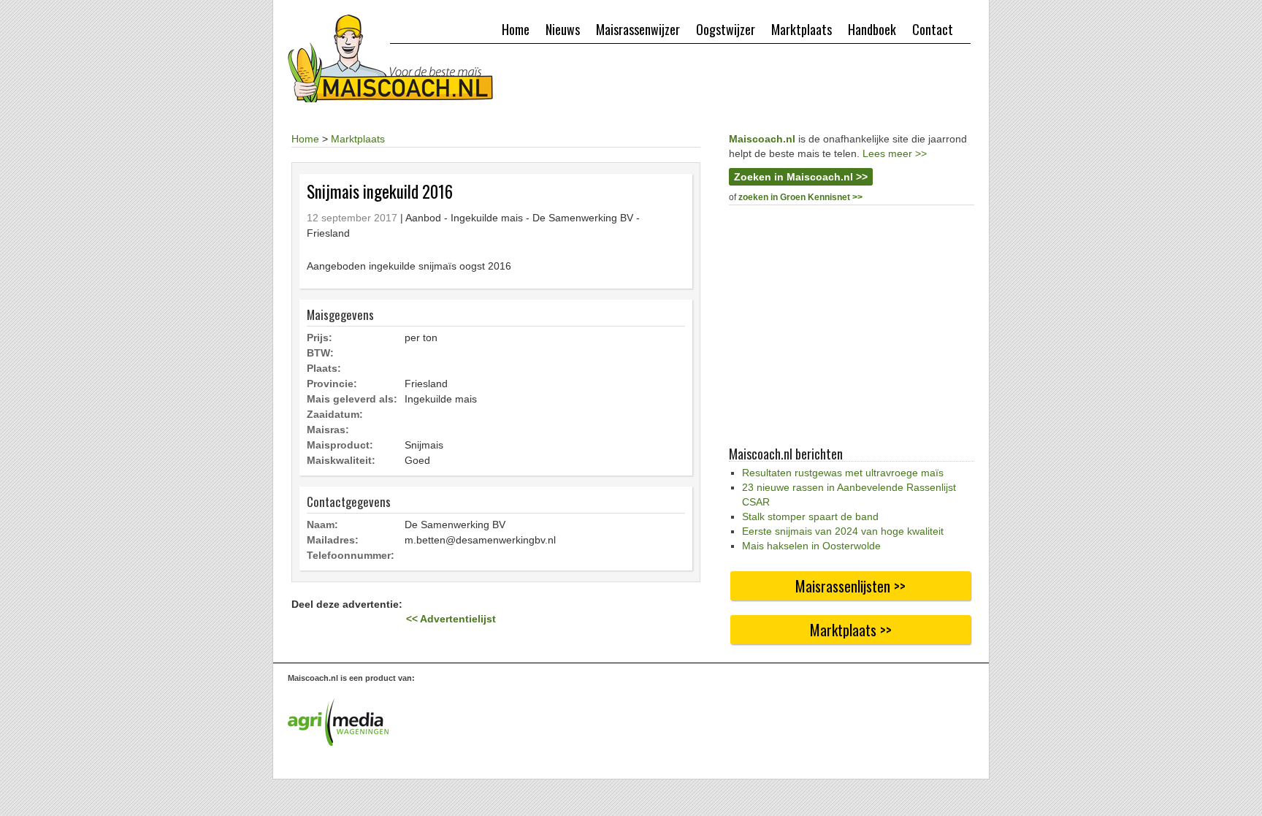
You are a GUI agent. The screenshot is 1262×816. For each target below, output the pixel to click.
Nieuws (563, 29)
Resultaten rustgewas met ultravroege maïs (843, 472)
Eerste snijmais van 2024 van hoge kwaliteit (843, 531)
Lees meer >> (895, 153)
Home (515, 29)
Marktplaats (801, 29)
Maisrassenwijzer (638, 29)
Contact (932, 29)
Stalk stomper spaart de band (810, 516)
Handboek (872, 29)
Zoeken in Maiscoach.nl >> (801, 177)
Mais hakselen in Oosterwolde (811, 546)
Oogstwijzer (725, 29)
